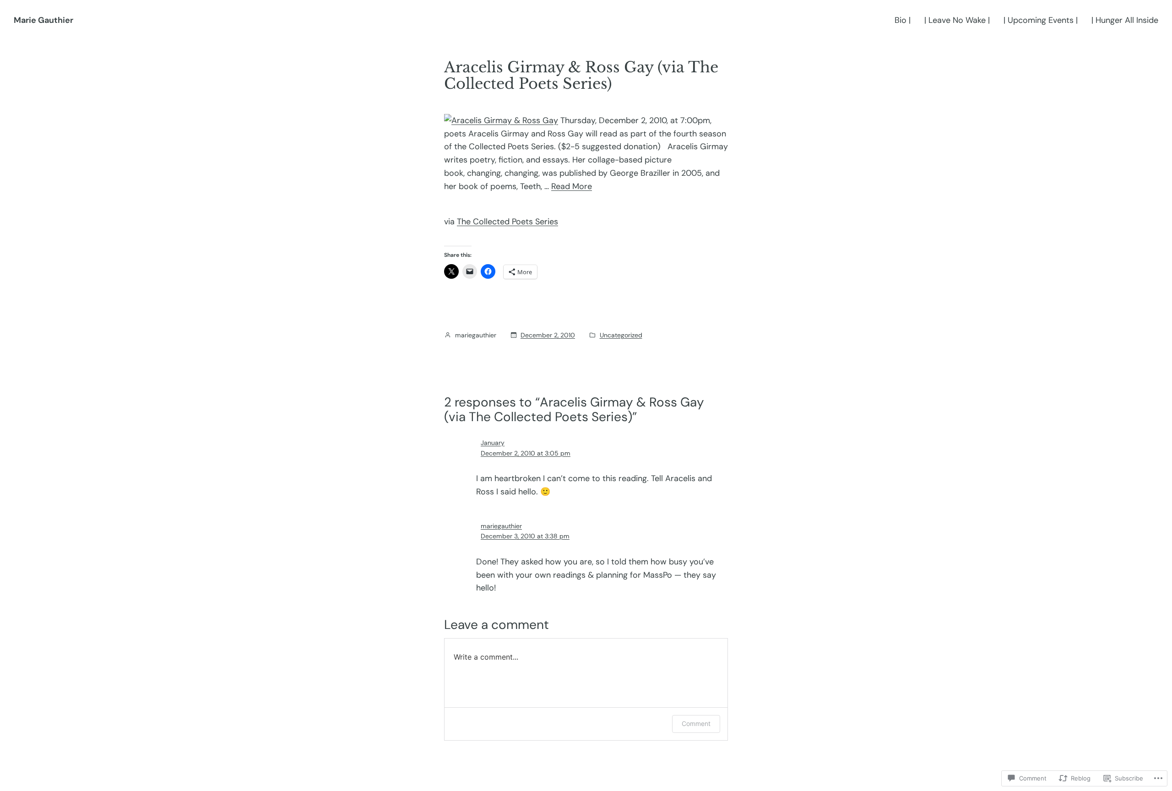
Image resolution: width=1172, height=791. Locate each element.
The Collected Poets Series (507, 221)
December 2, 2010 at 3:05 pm (525, 453)
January (493, 443)
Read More (571, 186)
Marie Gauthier (43, 20)
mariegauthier (501, 526)
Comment (696, 723)
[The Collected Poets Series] (501, 120)
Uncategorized (621, 335)
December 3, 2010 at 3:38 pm (525, 536)
